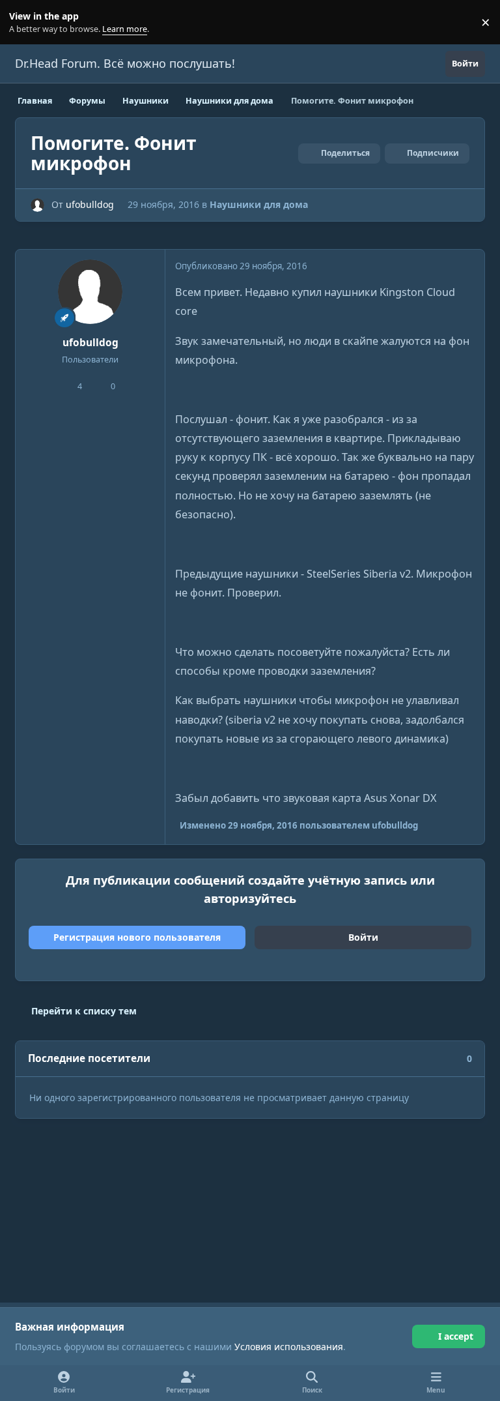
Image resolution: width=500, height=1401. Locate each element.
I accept (455, 1336)
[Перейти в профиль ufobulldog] (37, 205)
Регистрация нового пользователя (137, 937)
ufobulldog (90, 204)
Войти (363, 937)
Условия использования (288, 1346)
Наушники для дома (259, 204)
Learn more (25, 22)
